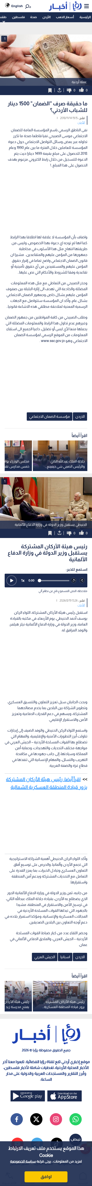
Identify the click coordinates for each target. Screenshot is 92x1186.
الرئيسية (85, 17)
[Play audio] (11, 580)
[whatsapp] (75, 1119)
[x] (36, 1119)
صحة (33, 17)
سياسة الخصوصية (23, 1161)
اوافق (46, 1176)
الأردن (46, 17)
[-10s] (73, 581)
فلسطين (18, 17)
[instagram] (56, 1119)
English (17, 6)
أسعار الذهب (65, 17)
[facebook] (17, 1119)
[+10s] (82, 581)
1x (23, 580)
